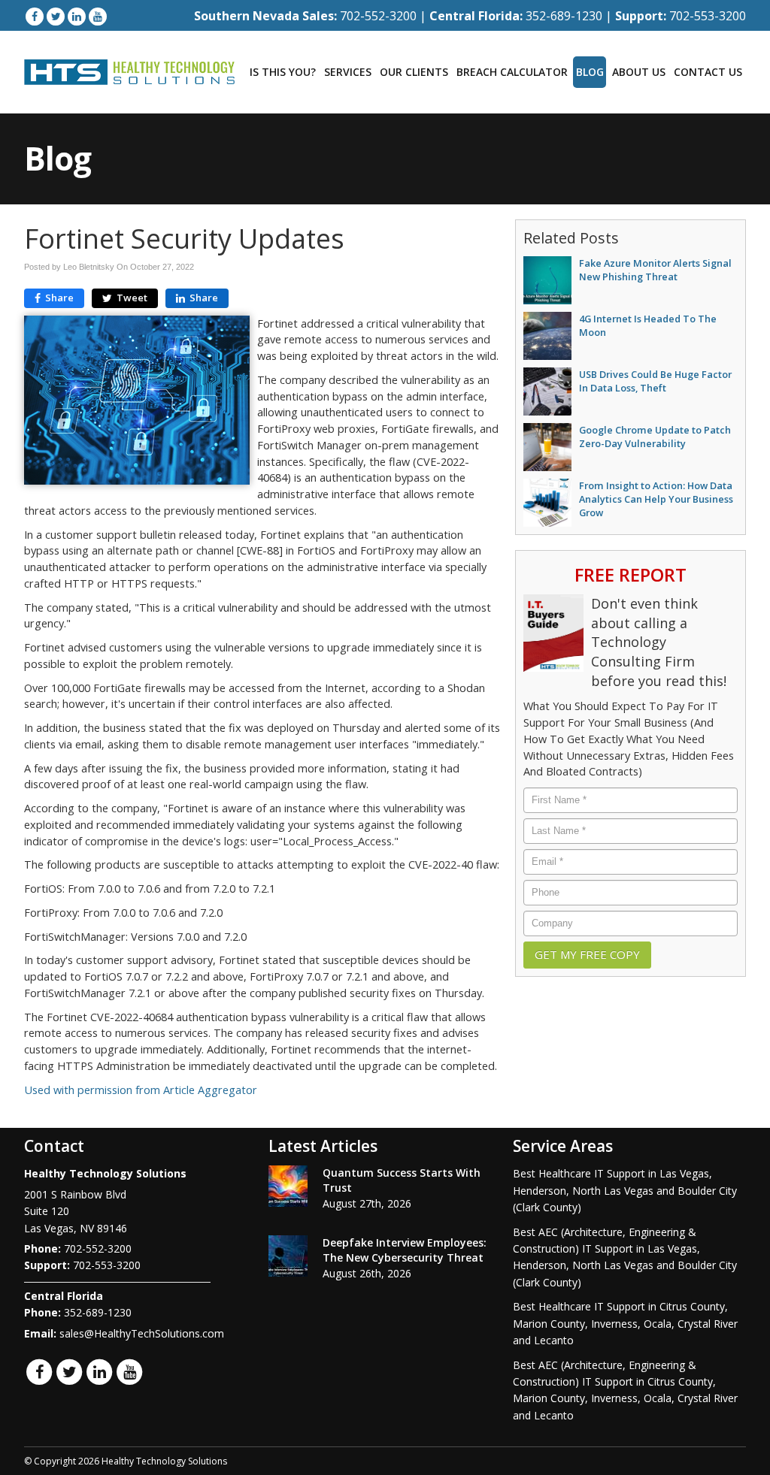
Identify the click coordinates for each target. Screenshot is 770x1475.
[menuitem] (282, 72)
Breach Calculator (512, 72)
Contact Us (708, 72)
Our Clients (414, 72)
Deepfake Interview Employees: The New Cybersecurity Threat (405, 1250)
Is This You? (283, 72)
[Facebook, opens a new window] (34, 16)
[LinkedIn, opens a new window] (76, 16)
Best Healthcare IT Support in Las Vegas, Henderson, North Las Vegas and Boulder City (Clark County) (625, 1190)
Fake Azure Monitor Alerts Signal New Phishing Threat (655, 269)
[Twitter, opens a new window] (55, 16)
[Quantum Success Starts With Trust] (288, 1186)
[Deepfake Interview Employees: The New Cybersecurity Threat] (288, 1256)
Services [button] (347, 72)
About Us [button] (638, 72)
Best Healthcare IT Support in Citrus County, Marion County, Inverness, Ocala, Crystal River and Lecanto (625, 1323)
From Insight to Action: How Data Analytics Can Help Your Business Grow (656, 499)
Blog (590, 72)
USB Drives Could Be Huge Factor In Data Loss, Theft (655, 380)
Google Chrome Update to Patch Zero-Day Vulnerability (655, 436)
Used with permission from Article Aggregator (140, 1090)
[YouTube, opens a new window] (97, 16)
